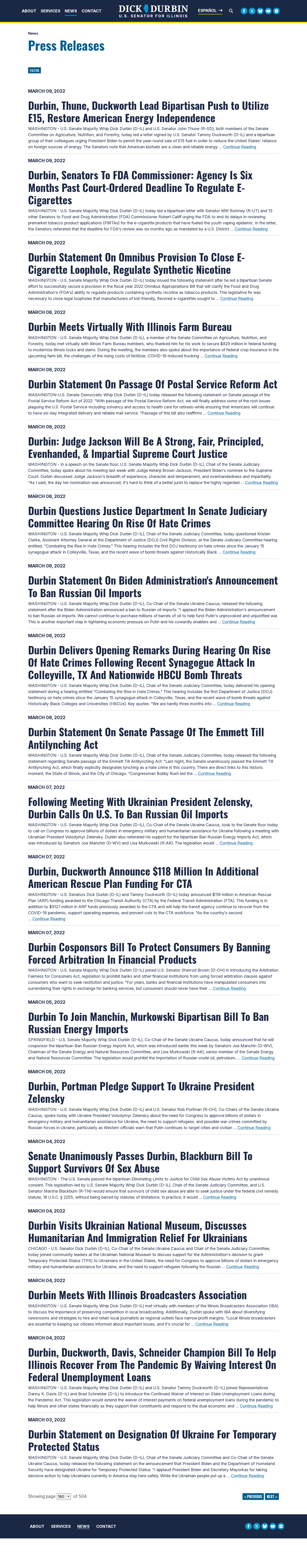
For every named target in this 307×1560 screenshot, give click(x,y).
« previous (253, 1496)
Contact (92, 11)
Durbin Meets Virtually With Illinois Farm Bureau (130, 326)
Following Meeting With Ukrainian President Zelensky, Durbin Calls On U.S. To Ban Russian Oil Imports (140, 807)
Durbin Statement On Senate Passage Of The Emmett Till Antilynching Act (146, 738)
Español (207, 10)
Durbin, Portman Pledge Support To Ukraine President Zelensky (141, 1092)
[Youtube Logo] (268, 11)
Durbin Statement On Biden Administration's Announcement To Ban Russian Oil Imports (153, 586)
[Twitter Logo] (252, 11)
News (71, 11)
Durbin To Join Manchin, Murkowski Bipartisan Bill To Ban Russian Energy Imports (148, 1022)
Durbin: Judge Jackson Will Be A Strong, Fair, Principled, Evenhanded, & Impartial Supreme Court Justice (145, 447)
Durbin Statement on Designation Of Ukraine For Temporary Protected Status (152, 1440)
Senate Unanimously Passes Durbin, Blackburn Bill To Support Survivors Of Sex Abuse (140, 1161)
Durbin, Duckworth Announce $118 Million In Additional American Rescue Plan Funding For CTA (143, 877)
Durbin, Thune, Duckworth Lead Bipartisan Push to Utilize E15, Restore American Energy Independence (148, 111)
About (29, 11)
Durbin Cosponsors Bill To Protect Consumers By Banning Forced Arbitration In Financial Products (149, 953)
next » (272, 1496)
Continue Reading (239, 146)
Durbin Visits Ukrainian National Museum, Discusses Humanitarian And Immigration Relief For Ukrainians (137, 1231)
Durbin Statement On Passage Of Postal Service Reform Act (152, 383)
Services (50, 11)
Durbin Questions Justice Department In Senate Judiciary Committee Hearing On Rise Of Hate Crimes (147, 516)
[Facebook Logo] (244, 11)
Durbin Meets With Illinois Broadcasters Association (137, 1294)
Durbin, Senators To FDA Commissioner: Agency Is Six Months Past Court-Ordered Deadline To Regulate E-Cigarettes (140, 187)
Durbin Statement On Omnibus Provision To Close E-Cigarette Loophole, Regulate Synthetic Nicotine (136, 263)
